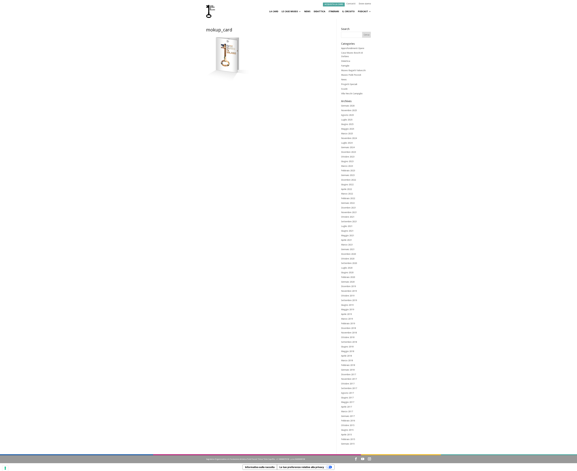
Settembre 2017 (349, 388)
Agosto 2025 (347, 115)
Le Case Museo (290, 11)
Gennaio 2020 (348, 281)
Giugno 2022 (347, 184)
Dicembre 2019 (348, 286)
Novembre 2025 (349, 110)
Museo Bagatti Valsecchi (353, 70)
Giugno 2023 (347, 161)
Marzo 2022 (347, 193)
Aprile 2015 (346, 434)
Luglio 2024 (347, 142)
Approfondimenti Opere (352, 48)
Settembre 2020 (349, 263)
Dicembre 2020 (348, 253)
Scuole (344, 88)
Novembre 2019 (349, 290)
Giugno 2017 (347, 397)
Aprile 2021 (346, 240)
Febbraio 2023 (348, 170)
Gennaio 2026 (348, 105)
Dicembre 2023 (348, 152)
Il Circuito (348, 11)
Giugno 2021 (347, 230)
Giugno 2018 (347, 346)
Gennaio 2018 (348, 369)
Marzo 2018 (347, 360)
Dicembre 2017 (348, 374)
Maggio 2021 (347, 235)
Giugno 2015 (347, 429)
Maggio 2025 (347, 128)
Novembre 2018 (349, 332)
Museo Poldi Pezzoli (351, 74)
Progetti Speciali (349, 84)
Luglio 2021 (347, 226)
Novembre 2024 (349, 138)
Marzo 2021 (347, 244)
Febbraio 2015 (348, 439)
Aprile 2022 (346, 189)
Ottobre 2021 (347, 216)
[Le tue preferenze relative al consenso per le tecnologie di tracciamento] (5, 468)
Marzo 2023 (347, 166)
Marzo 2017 (347, 411)
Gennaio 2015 (348, 443)
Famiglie (345, 65)
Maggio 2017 (347, 402)
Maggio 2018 (347, 351)
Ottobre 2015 (347, 425)
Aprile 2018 (346, 355)
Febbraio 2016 (348, 420)
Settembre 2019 (349, 300)
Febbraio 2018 (348, 365)
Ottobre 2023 (347, 156)
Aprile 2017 (346, 406)
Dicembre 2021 (348, 207)
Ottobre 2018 (347, 337)
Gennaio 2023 (348, 175)
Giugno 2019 (347, 304)
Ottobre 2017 (347, 383)
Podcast (363, 11)
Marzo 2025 (347, 133)
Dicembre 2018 (348, 328)
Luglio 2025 (347, 119)
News (307, 11)
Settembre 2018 (349, 341)
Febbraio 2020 (348, 277)
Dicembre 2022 (348, 179)
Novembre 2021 (349, 212)
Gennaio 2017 (348, 416)
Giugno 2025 (347, 124)
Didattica (319, 11)
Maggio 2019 (347, 309)
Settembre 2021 (349, 221)
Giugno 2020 (347, 272)
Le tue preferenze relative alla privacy (301, 467)
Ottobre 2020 (347, 258)
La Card (273, 11)
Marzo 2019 (347, 318)
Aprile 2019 (346, 314)
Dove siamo (365, 4)
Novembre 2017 (349, 378)
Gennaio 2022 (348, 203)
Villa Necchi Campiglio (352, 93)
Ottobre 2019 (347, 295)
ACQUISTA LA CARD (334, 4)
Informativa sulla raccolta (260, 467)
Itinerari (334, 11)
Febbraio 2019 (348, 323)
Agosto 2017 (347, 392)
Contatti (351, 4)
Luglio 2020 (347, 267)
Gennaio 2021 (348, 249)
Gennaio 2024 (348, 147)
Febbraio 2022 (348, 198)
